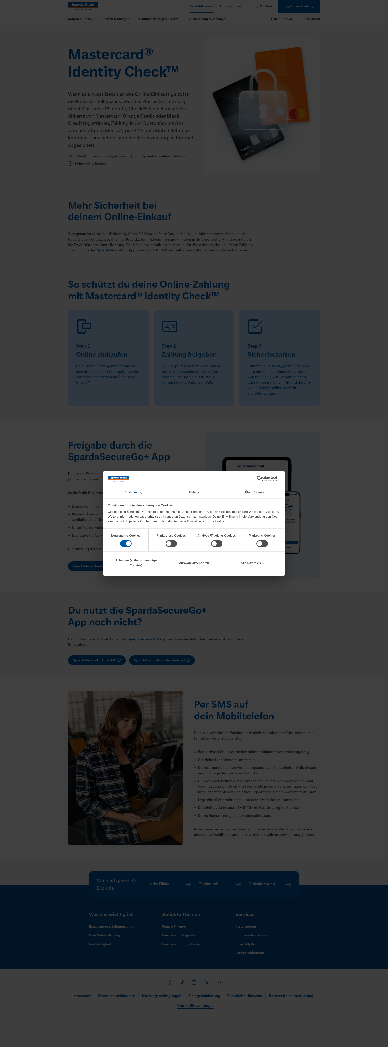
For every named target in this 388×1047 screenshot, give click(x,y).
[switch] (171, 543)
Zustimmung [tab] (133, 492)
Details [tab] (194, 492)
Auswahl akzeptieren (194, 563)
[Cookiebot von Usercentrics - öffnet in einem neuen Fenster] (262, 479)
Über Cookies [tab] (254, 492)
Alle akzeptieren (252, 563)
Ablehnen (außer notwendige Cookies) (136, 563)
